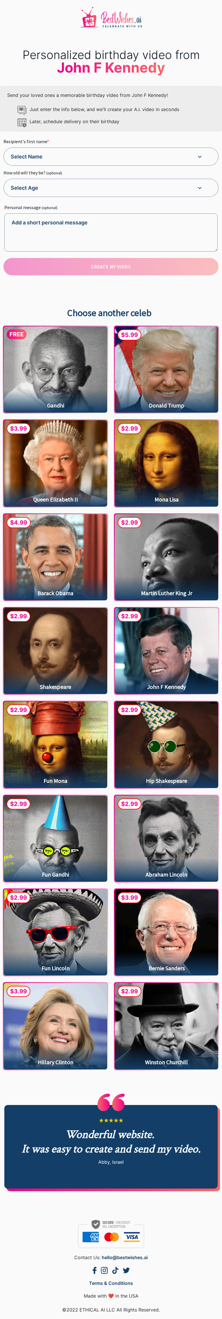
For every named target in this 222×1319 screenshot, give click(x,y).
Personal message (31, 207)
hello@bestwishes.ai (125, 1257)
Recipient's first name (26, 141)
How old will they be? (32, 172)
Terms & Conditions (111, 1283)
